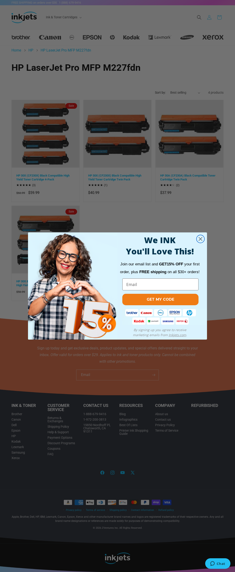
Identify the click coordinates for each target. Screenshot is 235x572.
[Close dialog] (200, 239)
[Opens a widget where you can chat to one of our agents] (217, 564)
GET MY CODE (160, 299)
